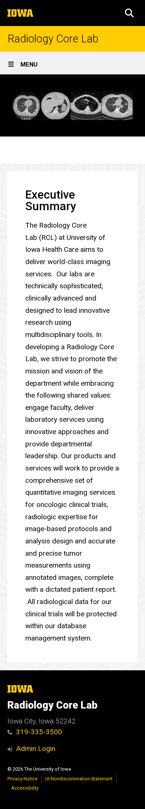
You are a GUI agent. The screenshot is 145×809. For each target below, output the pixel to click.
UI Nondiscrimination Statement (79, 778)
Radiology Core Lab (53, 38)
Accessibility (25, 788)
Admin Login (35, 748)
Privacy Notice (22, 778)
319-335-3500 (39, 732)
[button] (129, 13)
